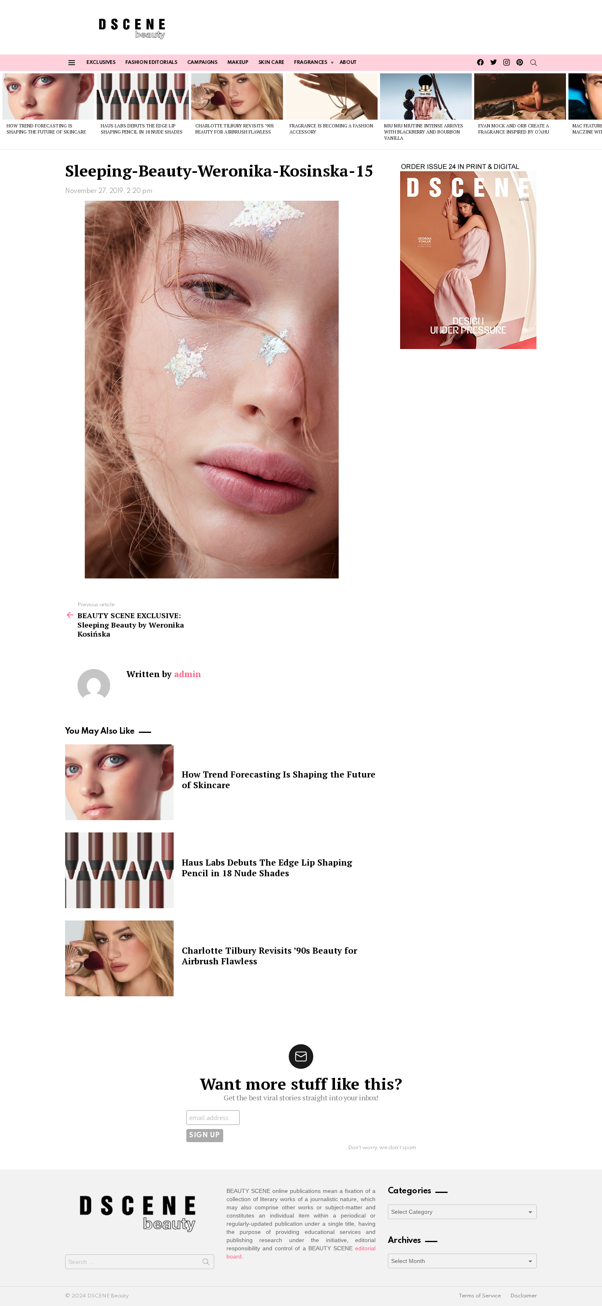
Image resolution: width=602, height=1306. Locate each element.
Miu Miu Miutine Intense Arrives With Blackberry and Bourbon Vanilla (423, 132)
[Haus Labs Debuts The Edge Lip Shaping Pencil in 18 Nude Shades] (142, 96)
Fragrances (310, 62)
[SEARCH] (533, 62)
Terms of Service (480, 1296)
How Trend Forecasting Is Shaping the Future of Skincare (46, 129)
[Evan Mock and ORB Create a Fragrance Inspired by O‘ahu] (520, 96)
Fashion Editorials (151, 62)
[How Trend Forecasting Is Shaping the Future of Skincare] (48, 96)
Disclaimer (523, 1296)
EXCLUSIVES (100, 62)
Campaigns (202, 62)
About (348, 62)
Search (206, 1263)
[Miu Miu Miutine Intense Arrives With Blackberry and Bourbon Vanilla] (426, 96)
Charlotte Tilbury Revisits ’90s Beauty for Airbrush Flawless (234, 129)
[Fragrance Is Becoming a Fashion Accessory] (331, 96)
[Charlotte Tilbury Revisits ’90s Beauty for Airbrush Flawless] (237, 96)
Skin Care (271, 62)
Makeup (238, 62)
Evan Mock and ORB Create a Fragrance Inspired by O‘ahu (513, 129)
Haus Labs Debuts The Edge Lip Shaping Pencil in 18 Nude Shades (142, 129)
